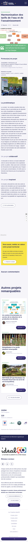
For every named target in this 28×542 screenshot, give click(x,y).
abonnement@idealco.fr (15, 496)
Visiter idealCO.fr (14, 505)
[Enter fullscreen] (26, 214)
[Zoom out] (26, 219)
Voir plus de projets (15, 397)
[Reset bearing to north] (26, 221)
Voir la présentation (9, 205)
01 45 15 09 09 (14, 500)
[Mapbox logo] (3, 235)
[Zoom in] (26, 217)
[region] (14, 224)
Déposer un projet (10, 261)
